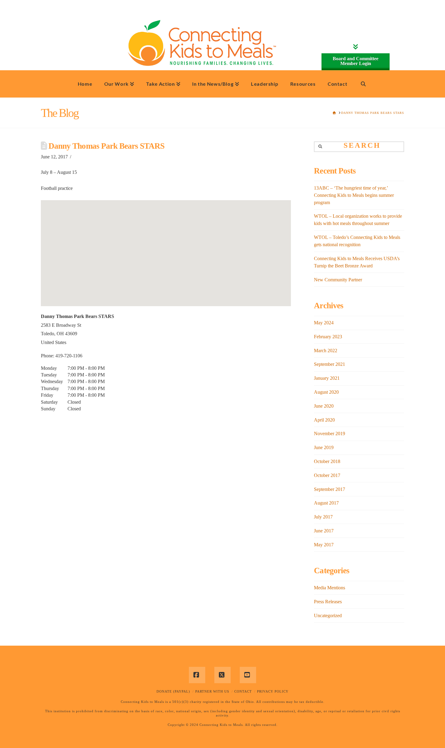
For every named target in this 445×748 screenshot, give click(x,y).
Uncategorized (328, 615)
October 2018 (327, 461)
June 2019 (324, 447)
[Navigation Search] (363, 84)
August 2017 (326, 502)
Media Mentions (329, 587)
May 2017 (324, 544)
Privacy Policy (272, 691)
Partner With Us (212, 691)
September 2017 (329, 489)
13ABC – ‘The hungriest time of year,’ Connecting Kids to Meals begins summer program (354, 195)
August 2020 (326, 392)
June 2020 (324, 406)
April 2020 (324, 419)
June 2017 (324, 530)
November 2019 (329, 433)
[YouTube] (248, 675)
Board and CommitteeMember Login (355, 61)
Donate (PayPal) (173, 691)
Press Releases (328, 601)
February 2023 (328, 336)
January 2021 (327, 378)
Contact (243, 691)
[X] (222, 675)
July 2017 (323, 516)
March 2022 (325, 350)
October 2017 (327, 475)
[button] (166, 248)
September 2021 (329, 364)
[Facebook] (197, 675)
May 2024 (324, 322)
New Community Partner (338, 279)
